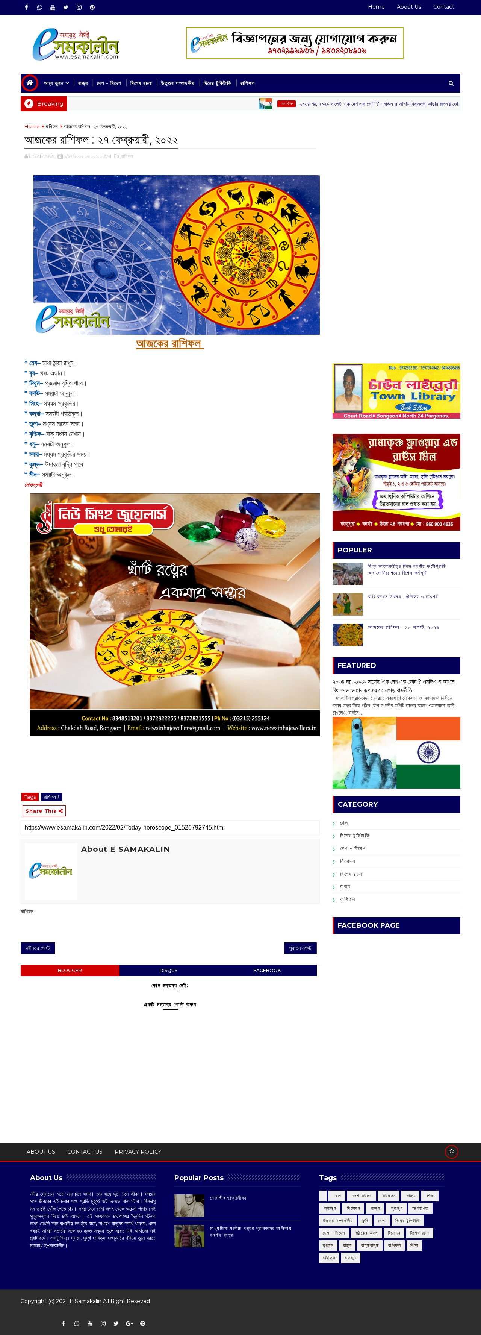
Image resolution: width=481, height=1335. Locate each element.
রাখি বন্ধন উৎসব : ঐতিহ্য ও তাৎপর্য (403, 596)
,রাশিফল (126, 156)
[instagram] (79, 7)
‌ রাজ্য (410, 1195)
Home (376, 6)
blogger (70, 970)
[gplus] (129, 1323)
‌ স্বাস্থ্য (329, 1208)
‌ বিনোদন (388, 1195)
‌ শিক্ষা (430, 1195)
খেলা (344, 822)
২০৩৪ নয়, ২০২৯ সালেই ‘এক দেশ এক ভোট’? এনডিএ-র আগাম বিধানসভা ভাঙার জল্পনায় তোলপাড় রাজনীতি (360, 103)
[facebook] (26, 7)
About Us (409, 6)
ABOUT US (41, 1151)
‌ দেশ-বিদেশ (256, 103)
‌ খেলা (337, 1195)
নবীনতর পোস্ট (38, 948)
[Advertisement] (396, 175)
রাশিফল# (51, 797)
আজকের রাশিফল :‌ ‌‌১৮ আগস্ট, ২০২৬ (403, 627)
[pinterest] (92, 7)
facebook (267, 970)
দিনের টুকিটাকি (217, 83)
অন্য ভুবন (54, 83)
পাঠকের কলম (366, 1233)
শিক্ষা (414, 1245)
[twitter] (65, 7)
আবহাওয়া (420, 1208)
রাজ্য (83, 83)
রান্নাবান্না (370, 1245)
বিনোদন (347, 861)
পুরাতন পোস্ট (300, 948)
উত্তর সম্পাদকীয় (178, 83)
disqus (168, 970)
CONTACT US (85, 1151)
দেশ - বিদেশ (109, 83)
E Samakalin (85, 1301)
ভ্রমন (328, 1245)
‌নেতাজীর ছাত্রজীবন (228, 1198)
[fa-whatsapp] (39, 7)
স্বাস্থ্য (351, 1258)
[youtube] (52, 7)
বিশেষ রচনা (141, 83)
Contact (443, 6)
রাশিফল (247, 83)
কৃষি (365, 1220)
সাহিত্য (329, 1258)
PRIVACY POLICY (138, 1151)
